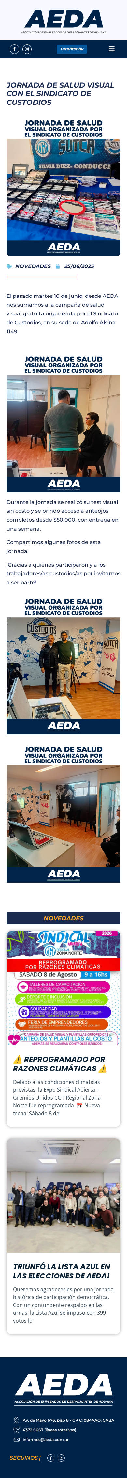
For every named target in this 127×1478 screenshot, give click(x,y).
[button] (111, 49)
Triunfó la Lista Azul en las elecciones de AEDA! (61, 1271)
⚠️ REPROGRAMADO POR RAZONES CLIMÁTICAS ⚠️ (60, 1064)
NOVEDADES (33, 266)
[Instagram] (27, 49)
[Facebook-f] (14, 49)
